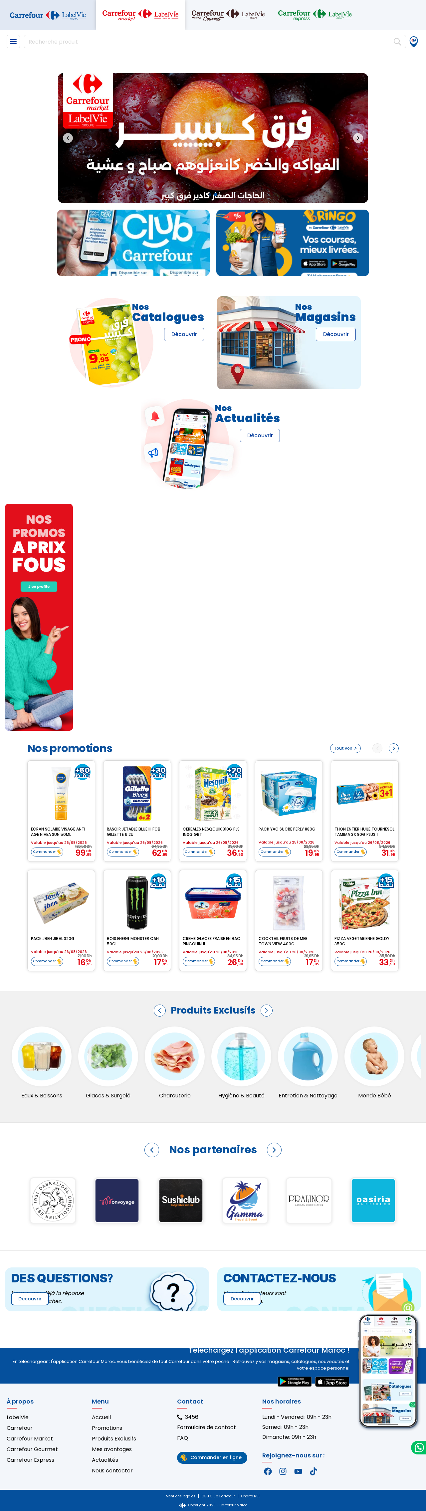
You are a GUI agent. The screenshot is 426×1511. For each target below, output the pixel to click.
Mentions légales (180, 1496)
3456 (191, 1417)
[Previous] (377, 748)
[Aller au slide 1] (210, 194)
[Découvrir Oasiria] (181, 1200)
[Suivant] (267, 1011)
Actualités (105, 1460)
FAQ (182, 1438)
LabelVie (18, 1417)
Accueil (101, 1417)
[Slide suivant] (358, 138)
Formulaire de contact (206, 1427)
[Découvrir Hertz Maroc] (309, 1200)
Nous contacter (112, 1470)
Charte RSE (250, 1496)
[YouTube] (298, 1471)
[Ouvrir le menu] (13, 41)
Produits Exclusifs (114, 1438)
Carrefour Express (30, 1460)
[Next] (394, 748)
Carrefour (20, 1428)
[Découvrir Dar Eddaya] (245, 1200)
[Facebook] (268, 1471)
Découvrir (184, 334)
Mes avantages (112, 1449)
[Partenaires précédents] (151, 1150)
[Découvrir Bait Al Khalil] (373, 1200)
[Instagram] (283, 1471)
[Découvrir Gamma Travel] (53, 1200)
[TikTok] (313, 1471)
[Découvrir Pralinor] (117, 1200)
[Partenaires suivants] (274, 1150)
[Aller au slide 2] (215, 194)
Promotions (107, 1428)
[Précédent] (160, 1011)
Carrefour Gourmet (32, 1449)
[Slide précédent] (68, 138)
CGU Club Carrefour (218, 1496)
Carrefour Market (30, 1438)
